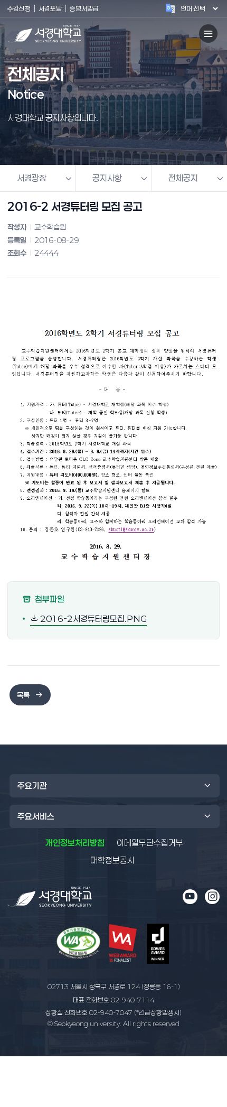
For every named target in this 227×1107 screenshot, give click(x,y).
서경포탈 (50, 8)
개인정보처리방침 (75, 843)
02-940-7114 (113, 999)
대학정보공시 (112, 860)
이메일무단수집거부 (150, 843)
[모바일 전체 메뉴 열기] (208, 33)
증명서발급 (84, 8)
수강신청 (19, 8)
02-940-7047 (113, 1012)
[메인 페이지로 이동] (49, 897)
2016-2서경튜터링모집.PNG (93, 618)
